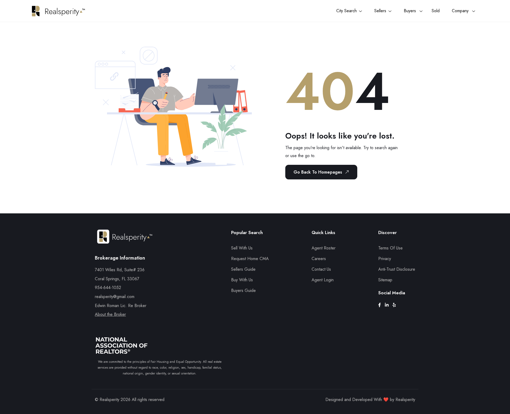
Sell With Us (242, 248)
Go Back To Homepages (318, 172)
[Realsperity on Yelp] (396, 305)
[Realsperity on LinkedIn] (389, 305)
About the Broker (110, 314)
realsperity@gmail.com (114, 297)
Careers (319, 259)
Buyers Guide (243, 290)
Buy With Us (242, 280)
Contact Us (321, 269)
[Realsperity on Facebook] (381, 305)
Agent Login (323, 280)
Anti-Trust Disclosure (396, 269)
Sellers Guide (243, 269)
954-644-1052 (108, 287)
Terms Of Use (390, 248)
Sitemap (385, 280)
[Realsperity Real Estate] (125, 241)
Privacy (384, 259)
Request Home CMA (250, 259)
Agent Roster (323, 248)
